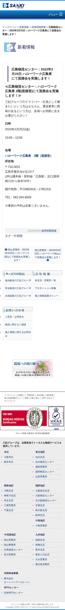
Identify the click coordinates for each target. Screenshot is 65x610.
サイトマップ (9, 401)
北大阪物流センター (46, 500)
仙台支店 (40, 457)
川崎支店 (8, 490)
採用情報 (49, 395)
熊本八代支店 (42, 554)
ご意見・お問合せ (14, 316)
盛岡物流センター (44, 471)
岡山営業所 (10, 540)
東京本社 (8, 462)
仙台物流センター (44, 462)
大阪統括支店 (42, 490)
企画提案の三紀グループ (18, 295)
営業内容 (30, 395)
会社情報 (40, 395)
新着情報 (24, 27)
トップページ (9, 27)
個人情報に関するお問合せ (18, 334)
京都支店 (40, 505)
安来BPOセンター (13, 592)
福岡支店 (40, 540)
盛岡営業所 (41, 466)
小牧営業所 (41, 525)
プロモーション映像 (45, 288)
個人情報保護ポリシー (46, 295)
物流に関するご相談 (15, 324)
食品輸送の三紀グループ (18, 280)
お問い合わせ (47, 398)
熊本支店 (40, 549)
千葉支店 (8, 510)
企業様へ (21, 395)
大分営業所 (41, 559)
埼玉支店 (8, 500)
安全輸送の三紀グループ (18, 288)
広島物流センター (13, 549)
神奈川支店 (10, 495)
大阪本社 (8, 457)
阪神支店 (40, 515)
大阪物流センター (44, 495)
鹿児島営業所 (42, 564)
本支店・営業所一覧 (45, 280)
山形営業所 (41, 476)
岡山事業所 (10, 544)
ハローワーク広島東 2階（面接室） (29, 155)
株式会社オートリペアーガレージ (17, 580)
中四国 (18, 235)
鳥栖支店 (40, 544)
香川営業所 (10, 554)
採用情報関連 (39, 27)
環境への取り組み (32, 398)
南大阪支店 (41, 510)
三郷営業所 (10, 505)
